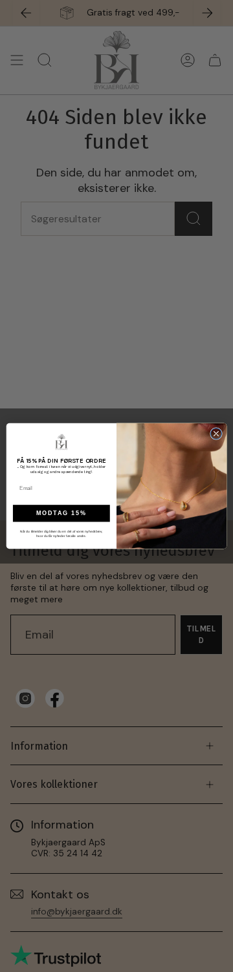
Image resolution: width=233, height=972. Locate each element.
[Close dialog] (215, 433)
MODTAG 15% (61, 514)
